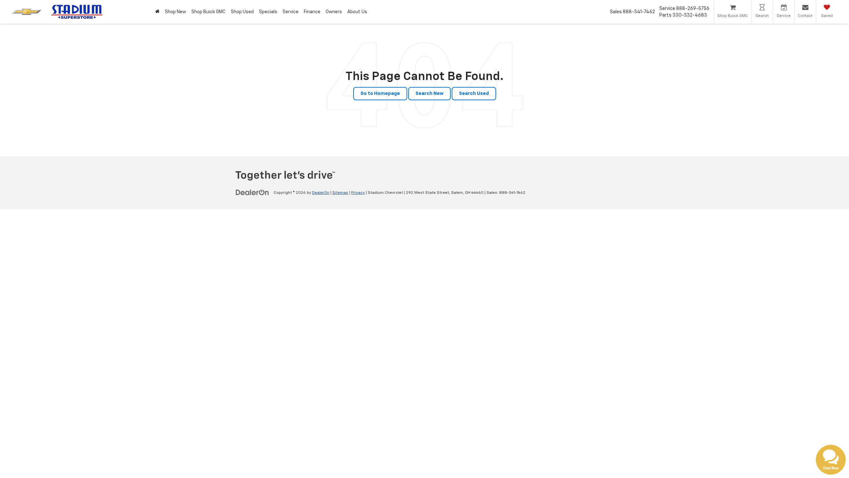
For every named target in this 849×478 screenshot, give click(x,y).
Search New (429, 93)
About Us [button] (357, 12)
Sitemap (340, 193)
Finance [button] (312, 12)
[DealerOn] (252, 192)
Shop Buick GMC (208, 12)
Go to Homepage (380, 93)
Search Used (474, 93)
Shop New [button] (175, 12)
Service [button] (290, 12)
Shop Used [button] (242, 12)
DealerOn (320, 193)
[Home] (157, 12)
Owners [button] (334, 12)
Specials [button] (268, 12)
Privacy (358, 193)
